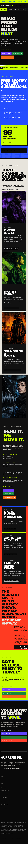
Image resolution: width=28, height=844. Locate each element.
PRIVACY (2, 840)
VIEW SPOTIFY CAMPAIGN (10, 554)
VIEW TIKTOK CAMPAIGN (10, 528)
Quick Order (3, 9)
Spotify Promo (21, 9)
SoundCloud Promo (12, 9)
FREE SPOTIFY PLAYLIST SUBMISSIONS (14, 1)
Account (20, 5)
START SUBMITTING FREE (8, 150)
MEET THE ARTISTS (23, 647)
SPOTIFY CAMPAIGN (17, 53)
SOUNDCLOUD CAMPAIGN (7, 57)
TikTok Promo (4, 797)
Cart (25, 5)
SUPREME (7, 5)
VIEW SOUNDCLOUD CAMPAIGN (11, 580)
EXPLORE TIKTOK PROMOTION (11, 248)
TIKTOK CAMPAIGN (6, 53)
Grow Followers (4, 801)
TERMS (8, 840)
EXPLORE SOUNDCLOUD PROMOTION (12, 370)
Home (16, 5)
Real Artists (4, 808)
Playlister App (4, 804)
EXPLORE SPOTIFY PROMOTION (11, 307)
